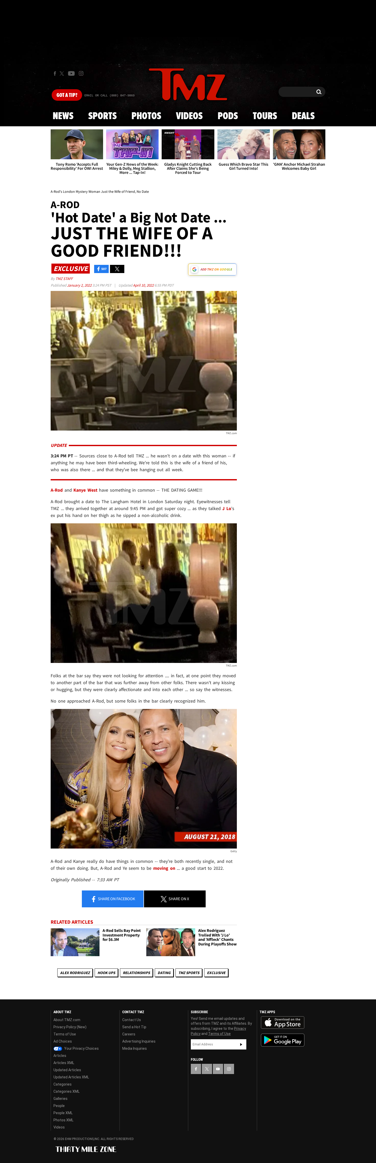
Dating (164, 972)
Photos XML (63, 1120)
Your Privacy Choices (81, 1048)
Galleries (60, 1099)
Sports (102, 116)
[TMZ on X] (62, 73)
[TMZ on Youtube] (71, 73)
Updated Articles (67, 1070)
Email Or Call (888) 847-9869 (109, 95)
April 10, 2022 (143, 285)
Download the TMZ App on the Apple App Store (282, 1022)
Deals (303, 116)
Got (67, 95)
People (59, 1106)
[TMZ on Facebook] (55, 73)
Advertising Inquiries (139, 1041)
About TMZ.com (66, 1020)
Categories (62, 1084)
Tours (265, 116)
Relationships (136, 972)
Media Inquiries (134, 1048)
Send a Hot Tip (134, 1027)
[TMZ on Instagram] (81, 73)
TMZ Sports (188, 972)
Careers (128, 1034)
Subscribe (241, 1044)
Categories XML (66, 1091)
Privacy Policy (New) (69, 1027)
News (63, 116)
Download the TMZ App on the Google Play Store (282, 1040)
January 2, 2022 (79, 285)
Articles (59, 1056)
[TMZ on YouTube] (218, 1069)
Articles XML (63, 1063)
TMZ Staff (64, 278)
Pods (228, 116)
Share (116, 898)
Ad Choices (62, 1041)
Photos (146, 116)
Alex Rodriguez (75, 972)
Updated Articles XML (71, 1077)
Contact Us (131, 1020)
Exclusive (216, 972)
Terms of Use (64, 1034)
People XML (63, 1113)
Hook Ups (106, 972)
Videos (189, 116)
